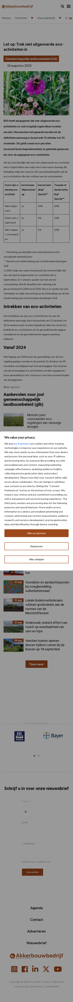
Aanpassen (36, 546)
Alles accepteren (36, 533)
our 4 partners (21, 443)
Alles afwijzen (36, 559)
